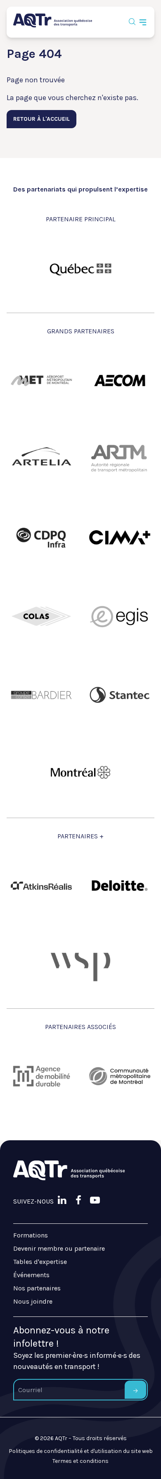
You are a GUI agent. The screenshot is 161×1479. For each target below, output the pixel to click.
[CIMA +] (120, 538)
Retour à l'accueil (41, 118)
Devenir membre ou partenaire (59, 1248)
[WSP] (80, 964)
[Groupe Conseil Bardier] (41, 695)
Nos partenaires (37, 1288)
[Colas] (41, 616)
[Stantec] (120, 695)
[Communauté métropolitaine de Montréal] (120, 1076)
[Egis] (120, 616)
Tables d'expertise (40, 1262)
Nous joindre (32, 1301)
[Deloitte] (120, 885)
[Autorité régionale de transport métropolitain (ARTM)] (120, 459)
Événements (31, 1275)
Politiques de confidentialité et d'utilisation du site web (81, 1451)
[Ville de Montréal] (80, 773)
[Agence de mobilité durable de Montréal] (41, 1076)
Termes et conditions (80, 1461)
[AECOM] (120, 380)
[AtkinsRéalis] (41, 885)
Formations (30, 1235)
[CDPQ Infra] (41, 538)
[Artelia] (41, 459)
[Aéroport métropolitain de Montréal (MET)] (41, 380)
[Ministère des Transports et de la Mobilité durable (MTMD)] (80, 268)
